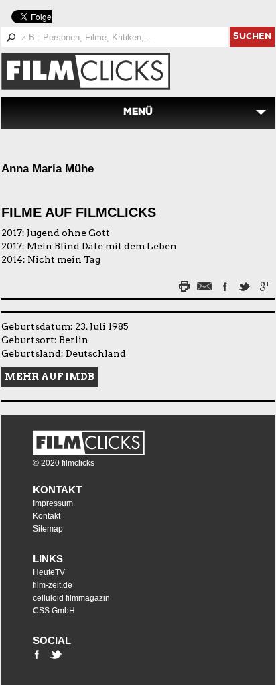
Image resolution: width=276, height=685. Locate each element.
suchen (252, 37)
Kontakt (57, 489)
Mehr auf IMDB (49, 376)
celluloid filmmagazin (71, 598)
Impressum (53, 503)
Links (48, 558)
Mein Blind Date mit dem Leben (102, 246)
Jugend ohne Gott (68, 232)
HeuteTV (49, 572)
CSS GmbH (54, 610)
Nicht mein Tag (63, 259)
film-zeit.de (52, 585)
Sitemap (48, 529)
